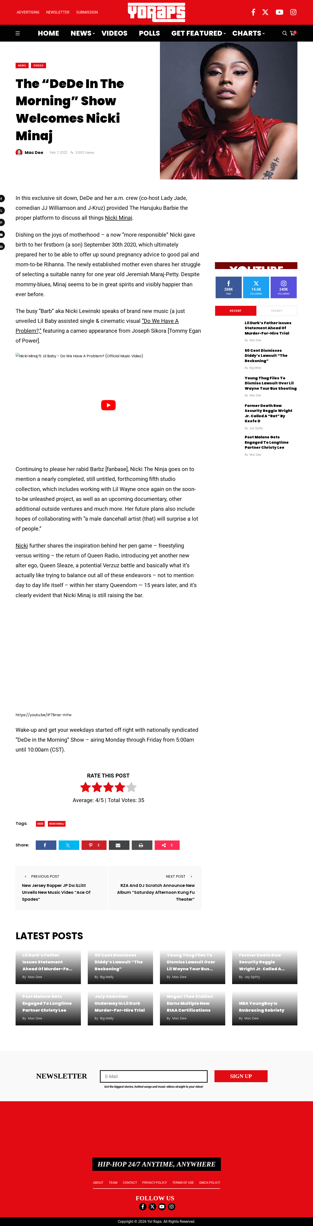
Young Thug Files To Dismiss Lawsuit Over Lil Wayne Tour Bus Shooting (271, 383)
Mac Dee (255, 340)
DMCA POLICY (209, 1182)
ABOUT (98, 1182)
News (81, 33)
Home (48, 33)
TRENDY (277, 310)
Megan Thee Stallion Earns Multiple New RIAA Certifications (190, 1003)
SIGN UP (241, 1076)
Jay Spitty (256, 428)
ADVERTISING (28, 12)
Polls (149, 33)
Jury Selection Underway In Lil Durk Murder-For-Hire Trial (120, 1003)
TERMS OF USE (183, 1182)
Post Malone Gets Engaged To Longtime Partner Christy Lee (267, 442)
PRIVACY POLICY (154, 1182)
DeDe (40, 823)
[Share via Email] (119, 845)
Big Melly (255, 368)
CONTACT (130, 1182)
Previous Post (45, 876)
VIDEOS (38, 65)
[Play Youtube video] (108, 405)
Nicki (22, 545)
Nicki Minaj (118, 218)
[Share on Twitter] (69, 845)
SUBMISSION (87, 12)
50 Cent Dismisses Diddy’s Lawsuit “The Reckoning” (266, 355)
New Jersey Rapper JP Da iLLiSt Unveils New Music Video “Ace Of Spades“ (56, 892)
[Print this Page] (142, 845)
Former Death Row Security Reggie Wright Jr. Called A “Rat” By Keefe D (268, 413)
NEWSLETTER (57, 12)
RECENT (236, 310)
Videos (114, 33)
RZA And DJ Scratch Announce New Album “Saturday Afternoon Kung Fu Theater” (156, 892)
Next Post (176, 876)
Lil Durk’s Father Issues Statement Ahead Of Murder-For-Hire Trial (268, 328)
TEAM (113, 1182)
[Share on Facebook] (46, 845)
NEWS (22, 65)
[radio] (85, 788)
